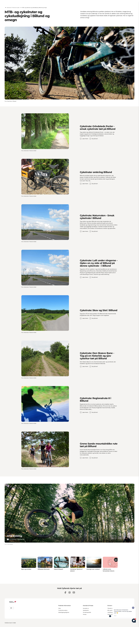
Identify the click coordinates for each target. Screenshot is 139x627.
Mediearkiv (86, 610)
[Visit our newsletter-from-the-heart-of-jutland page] (74, 592)
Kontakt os (86, 608)
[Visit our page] (69, 592)
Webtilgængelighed (63, 612)
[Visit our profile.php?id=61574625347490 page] (65, 592)
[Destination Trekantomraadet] (12, 602)
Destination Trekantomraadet (13, 7)
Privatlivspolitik (87, 612)
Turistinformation (62, 610)
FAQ (59, 608)
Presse (84, 614)
